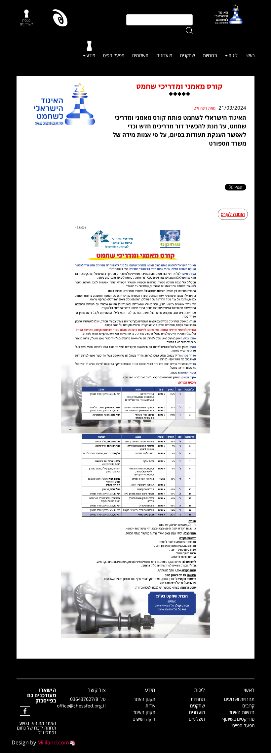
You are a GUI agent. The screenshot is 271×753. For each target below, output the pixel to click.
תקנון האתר (144, 699)
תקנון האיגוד (144, 712)
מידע (90, 55)
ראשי (250, 55)
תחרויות (210, 55)
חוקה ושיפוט (144, 719)
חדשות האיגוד (241, 712)
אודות (150, 705)
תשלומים (140, 55)
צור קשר (97, 690)
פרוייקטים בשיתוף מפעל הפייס (238, 722)
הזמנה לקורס (233, 214)
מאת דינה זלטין (203, 108)
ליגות (233, 55)
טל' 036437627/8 (88, 699)
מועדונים (164, 55)
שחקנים (187, 55)
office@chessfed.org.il (81, 705)
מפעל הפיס (113, 55)
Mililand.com (53, 742)
